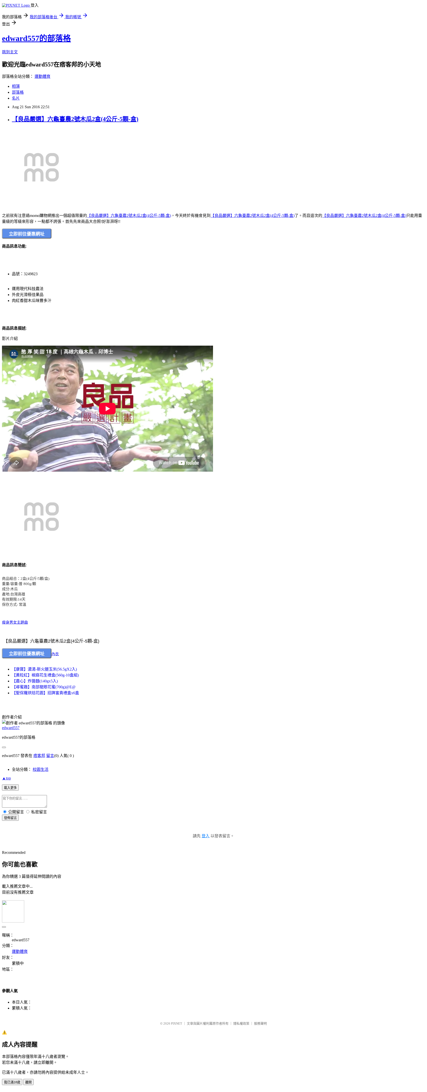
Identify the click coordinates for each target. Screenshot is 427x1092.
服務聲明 (260, 1023)
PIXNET (176, 1023)
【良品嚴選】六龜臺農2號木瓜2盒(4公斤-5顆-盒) (75, 119)
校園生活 (40, 769)
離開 (28, 1082)
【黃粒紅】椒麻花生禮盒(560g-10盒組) (45, 675)
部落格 (18, 92)
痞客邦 (39, 756)
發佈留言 (10, 818)
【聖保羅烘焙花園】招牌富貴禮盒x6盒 (45, 693)
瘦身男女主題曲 (15, 622)
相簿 (16, 86)
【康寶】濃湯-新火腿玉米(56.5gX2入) (44, 669)
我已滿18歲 (12, 1082)
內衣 (55, 654)
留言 (50, 756)
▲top (6, 778)
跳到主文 (10, 52)
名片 (16, 98)
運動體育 (42, 76)
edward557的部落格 (36, 38)
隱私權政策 (241, 1023)
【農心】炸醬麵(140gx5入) (35, 681)
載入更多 (10, 788)
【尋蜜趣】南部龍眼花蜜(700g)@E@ (44, 687)
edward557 (11, 728)
